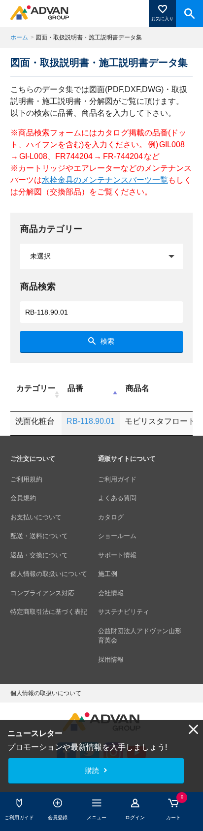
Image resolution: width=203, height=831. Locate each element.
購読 (92, 770)
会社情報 (111, 593)
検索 (107, 341)
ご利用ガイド (117, 479)
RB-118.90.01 (91, 421)
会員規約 (23, 498)
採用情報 (111, 659)
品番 (75, 388)
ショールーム (117, 536)
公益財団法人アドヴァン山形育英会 (139, 635)
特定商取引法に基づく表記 (48, 611)
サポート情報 (117, 555)
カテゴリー (36, 388)
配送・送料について (39, 536)
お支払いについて (36, 517)
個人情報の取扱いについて (48, 573)
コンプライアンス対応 (42, 593)
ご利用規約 (26, 479)
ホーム (19, 37)
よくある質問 (117, 498)
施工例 (107, 573)
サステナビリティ (123, 611)
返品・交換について (39, 555)
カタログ (111, 517)
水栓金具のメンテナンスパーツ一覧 (105, 180)
